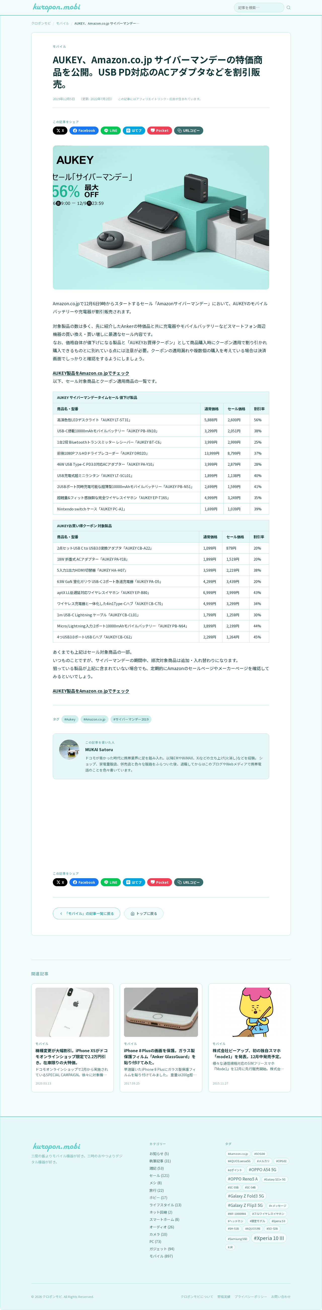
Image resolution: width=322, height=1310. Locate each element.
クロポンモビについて (197, 1296)
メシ (155, 1182)
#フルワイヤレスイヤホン (268, 1214)
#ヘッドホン (235, 1221)
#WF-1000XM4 (237, 1214)
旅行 (156, 1190)
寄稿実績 (223, 1296)
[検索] (288, 7)
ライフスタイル (165, 1204)
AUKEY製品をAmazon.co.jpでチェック (91, 373)
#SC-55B (233, 1187)
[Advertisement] (161, 824)
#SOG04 (259, 1154)
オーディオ (161, 1226)
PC (155, 1241)
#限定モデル (257, 1221)
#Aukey (69, 719)
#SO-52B (272, 1228)
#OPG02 (281, 1161)
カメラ (158, 1234)
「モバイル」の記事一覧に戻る (89, 913)
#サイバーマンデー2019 (130, 719)
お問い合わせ (281, 1296)
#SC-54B (250, 1187)
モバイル (59, 46)
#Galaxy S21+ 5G (275, 1179)
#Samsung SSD (237, 1239)
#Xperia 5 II (278, 1221)
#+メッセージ (277, 1206)
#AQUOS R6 (252, 1228)
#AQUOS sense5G (239, 1161)
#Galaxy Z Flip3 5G (245, 1205)
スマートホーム (164, 1219)
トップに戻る (146, 913)
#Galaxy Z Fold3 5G (246, 1196)
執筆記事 (160, 1160)
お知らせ (159, 1153)
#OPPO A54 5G (262, 1169)
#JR (230, 1247)
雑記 (156, 1168)
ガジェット (161, 1248)
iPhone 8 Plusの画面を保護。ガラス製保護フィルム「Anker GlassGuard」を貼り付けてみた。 (160, 1056)
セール (159, 1175)
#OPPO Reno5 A (243, 1179)
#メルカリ (263, 1161)
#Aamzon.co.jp (238, 1154)
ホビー (158, 1197)
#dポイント (235, 1170)
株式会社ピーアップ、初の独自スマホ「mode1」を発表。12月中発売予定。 (248, 1053)
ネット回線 (160, 1212)
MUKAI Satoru (99, 749)
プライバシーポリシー (250, 1296)
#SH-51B (233, 1228)
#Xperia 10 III (269, 1237)
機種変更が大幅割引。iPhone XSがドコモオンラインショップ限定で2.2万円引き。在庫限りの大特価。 (71, 1056)
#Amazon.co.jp (94, 719)
